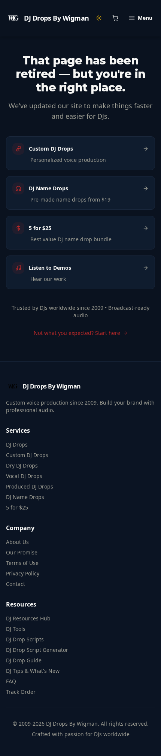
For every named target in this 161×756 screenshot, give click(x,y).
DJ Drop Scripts (25, 639)
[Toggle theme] (99, 18)
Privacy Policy (22, 573)
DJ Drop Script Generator (37, 649)
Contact (15, 583)
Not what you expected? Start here (77, 332)
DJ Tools (15, 628)
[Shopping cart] (115, 18)
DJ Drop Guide (24, 660)
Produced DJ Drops (29, 486)
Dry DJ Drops (22, 465)
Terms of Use (22, 562)
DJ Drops (17, 444)
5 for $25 (17, 507)
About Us (17, 541)
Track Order (21, 691)
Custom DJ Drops (27, 455)
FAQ (11, 681)
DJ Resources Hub (28, 618)
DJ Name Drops (25, 497)
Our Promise (21, 552)
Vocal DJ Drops (24, 476)
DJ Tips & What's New (33, 670)
